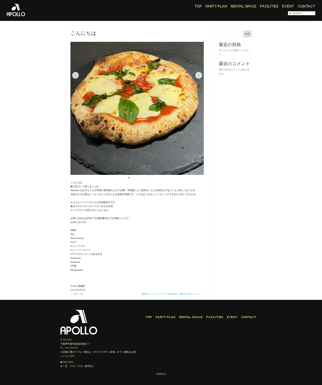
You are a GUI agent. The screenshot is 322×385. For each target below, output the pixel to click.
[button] (129, 178)
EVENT (288, 6)
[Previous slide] (75, 75)
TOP (198, 6)
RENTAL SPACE (243, 6)
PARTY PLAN (216, 6)
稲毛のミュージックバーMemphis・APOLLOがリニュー (173, 293)
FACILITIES (269, 6)
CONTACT (306, 6)
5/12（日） (77, 293)
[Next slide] (198, 75)
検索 (247, 33)
